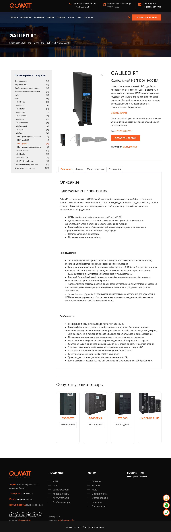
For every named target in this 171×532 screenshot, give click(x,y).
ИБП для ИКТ (48, 43)
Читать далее (68, 424)
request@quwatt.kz (152, 7)
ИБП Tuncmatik (22, 157)
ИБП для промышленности (29, 147)
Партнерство (99, 506)
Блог (79, 17)
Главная (14, 17)
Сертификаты (99, 494)
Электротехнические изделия (27, 91)
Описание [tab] (66, 169)
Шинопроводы (21, 81)
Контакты (88, 17)
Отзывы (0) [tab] (115, 169)
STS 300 (122, 418)
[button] (102, 74)
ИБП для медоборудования (29, 136)
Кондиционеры (61, 494)
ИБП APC (20, 105)
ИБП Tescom (21, 115)
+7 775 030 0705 (82, 7)
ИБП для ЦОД (23, 140)
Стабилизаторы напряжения (27, 88)
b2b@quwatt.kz (24, 520)
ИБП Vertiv (20, 112)
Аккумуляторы (21, 84)
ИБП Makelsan (22, 122)
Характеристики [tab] (95, 169)
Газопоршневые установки (26, 164)
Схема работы (100, 498)
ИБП (23, 43)
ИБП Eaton (20, 109)
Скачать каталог (119, 113)
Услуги (71, 17)
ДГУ (55, 486)
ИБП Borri (33, 43)
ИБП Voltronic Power (25, 161)
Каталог (50, 17)
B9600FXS (95, 418)
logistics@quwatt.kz (66, 520)
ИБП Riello (20, 154)
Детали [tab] (79, 169)
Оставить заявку (146, 17)
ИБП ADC (20, 129)
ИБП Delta (20, 102)
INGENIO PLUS (150, 418)
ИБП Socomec (22, 150)
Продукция (39, 17)
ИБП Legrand (21, 126)
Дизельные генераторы (25, 168)
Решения (61, 17)
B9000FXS (67, 418)
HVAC (17, 95)
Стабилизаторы (61, 502)
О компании (26, 17)
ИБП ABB (20, 119)
